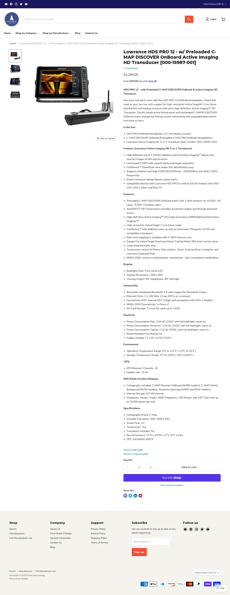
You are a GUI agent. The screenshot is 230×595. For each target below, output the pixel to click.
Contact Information (60, 538)
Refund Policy (98, 533)
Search (13, 529)
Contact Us (91, 33)
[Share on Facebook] (125, 496)
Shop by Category (26, 33)
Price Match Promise (61, 533)
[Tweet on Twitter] (130, 496)
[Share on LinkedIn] (135, 496)
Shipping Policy (99, 538)
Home (7, 33)
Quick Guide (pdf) (133, 450)
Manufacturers (16, 533)
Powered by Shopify (18, 578)
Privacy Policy (98, 529)
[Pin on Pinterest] (140, 496)
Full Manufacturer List (20, 538)
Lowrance (132, 68)
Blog (77, 33)
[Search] (189, 19)
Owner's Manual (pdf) (135, 454)
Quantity (127, 460)
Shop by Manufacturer (56, 33)
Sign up (139, 552)
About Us (55, 529)
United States (213, 4)
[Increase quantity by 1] (151, 467)
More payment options (172, 485)
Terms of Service (99, 542)
